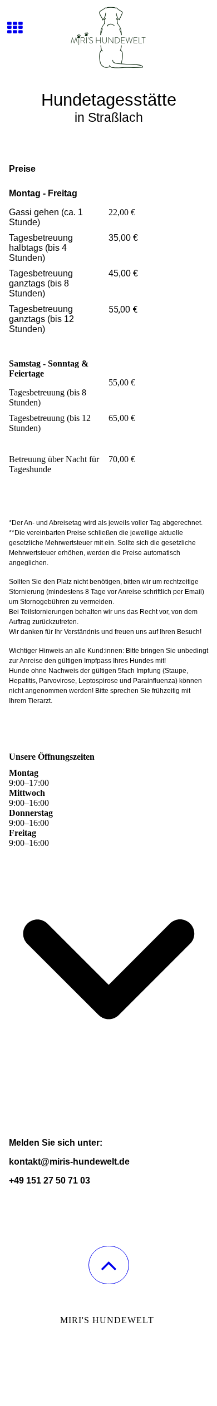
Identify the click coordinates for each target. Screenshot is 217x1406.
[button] (108, 1265)
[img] (108, 41)
